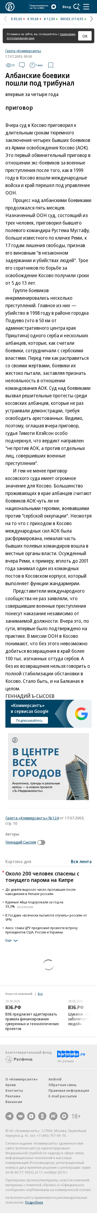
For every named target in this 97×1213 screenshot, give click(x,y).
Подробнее (34, 1202)
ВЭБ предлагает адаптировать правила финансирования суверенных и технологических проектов (32, 1021)
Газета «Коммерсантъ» (23, 50)
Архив (10, 1084)
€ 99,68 (33, 18)
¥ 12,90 (49, 18)
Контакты (14, 1090)
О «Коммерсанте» (21, 1079)
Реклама (12, 1096)
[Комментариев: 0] (22, 65)
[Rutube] (53, 1116)
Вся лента (81, 861)
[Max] (64, 1116)
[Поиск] (77, 7)
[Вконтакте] (20, 1116)
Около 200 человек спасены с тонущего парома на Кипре (42, 877)
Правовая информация (68, 1090)
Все (40, 994)
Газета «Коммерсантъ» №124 (32, 817)
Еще (8, 940)
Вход (67, 6)
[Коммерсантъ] (10, 6)
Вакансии (13, 1101)
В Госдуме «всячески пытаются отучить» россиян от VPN (46, 917)
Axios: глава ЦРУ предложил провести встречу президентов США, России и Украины (41, 930)
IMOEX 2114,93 (71, 18)
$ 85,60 (16, 18)
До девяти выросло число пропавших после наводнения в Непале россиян (40, 891)
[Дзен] (31, 1116)
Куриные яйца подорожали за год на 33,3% (34, 904)
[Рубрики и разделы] (86, 7)
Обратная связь (62, 1084)
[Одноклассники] (42, 1116)
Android (54, 1079)
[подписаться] (42, 842)
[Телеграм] (9, 1116)
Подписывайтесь (29, 720)
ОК (85, 36)
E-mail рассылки (62, 1096)
